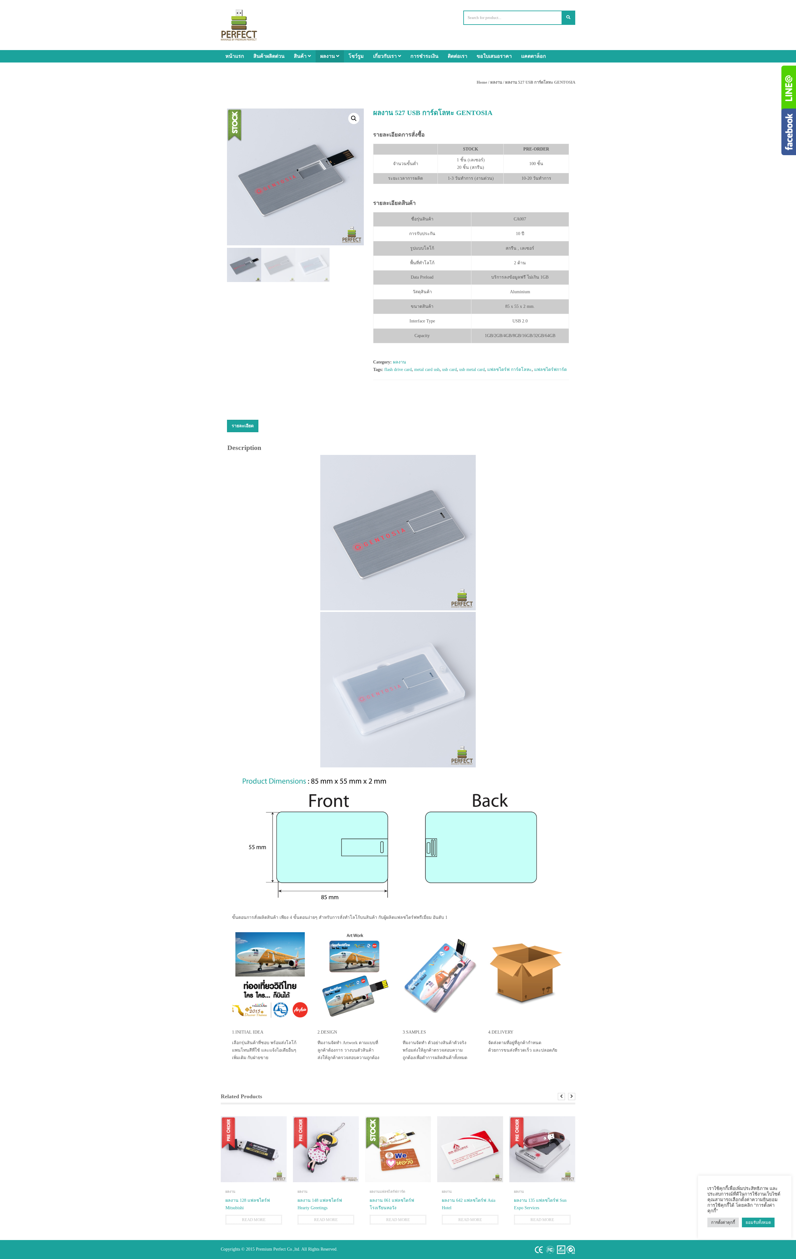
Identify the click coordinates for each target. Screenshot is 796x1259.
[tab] (242, 426)
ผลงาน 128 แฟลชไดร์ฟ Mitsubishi (247, 1204)
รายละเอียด (243, 426)
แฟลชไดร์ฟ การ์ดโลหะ (509, 369)
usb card (449, 369)
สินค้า (301, 56)
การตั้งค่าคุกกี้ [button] (723, 1222)
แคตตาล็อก (533, 56)
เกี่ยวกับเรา (385, 56)
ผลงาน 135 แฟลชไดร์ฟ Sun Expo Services (540, 1204)
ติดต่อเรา (457, 56)
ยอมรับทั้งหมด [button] (758, 1222)
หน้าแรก (234, 56)
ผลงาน (328, 56)
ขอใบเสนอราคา (494, 56)
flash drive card (398, 369)
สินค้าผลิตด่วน (269, 56)
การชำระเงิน (424, 56)
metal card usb (427, 369)
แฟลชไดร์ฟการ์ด (550, 369)
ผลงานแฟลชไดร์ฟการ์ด (387, 1191)
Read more (254, 1219)
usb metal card (472, 369)
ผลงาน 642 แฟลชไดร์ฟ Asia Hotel (468, 1204)
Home (482, 82)
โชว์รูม (356, 56)
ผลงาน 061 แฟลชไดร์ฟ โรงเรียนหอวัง (392, 1204)
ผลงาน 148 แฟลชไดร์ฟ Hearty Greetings (320, 1204)
